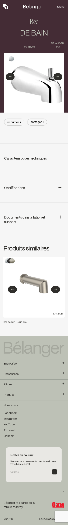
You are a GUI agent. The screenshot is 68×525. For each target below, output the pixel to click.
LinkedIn (9, 436)
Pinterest (9, 430)
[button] (10, 76)
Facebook (10, 413)
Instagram (10, 419)
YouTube (9, 424)
